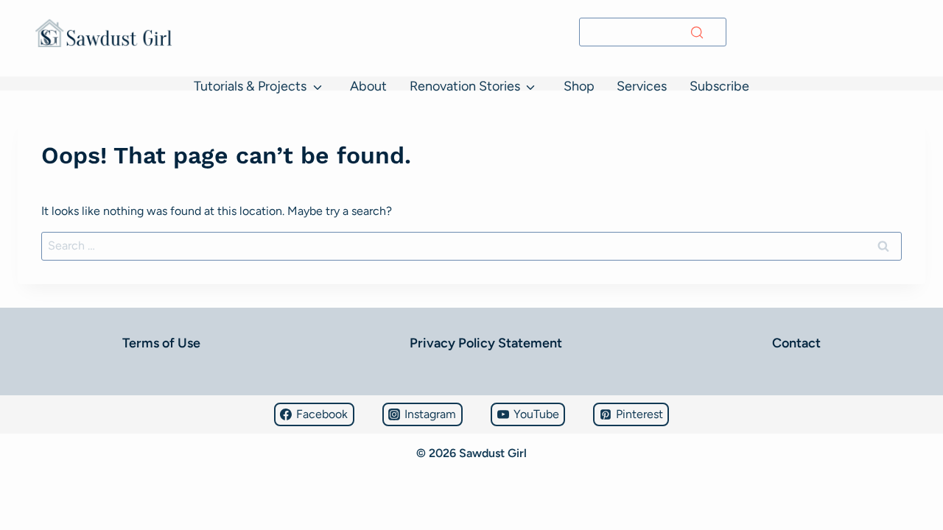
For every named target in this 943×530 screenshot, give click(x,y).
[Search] (697, 32)
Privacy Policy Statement (486, 343)
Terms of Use (161, 343)
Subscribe (719, 86)
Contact (796, 343)
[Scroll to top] (18, 475)
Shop (579, 86)
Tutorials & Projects (250, 86)
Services (642, 86)
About (368, 86)
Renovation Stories (465, 86)
